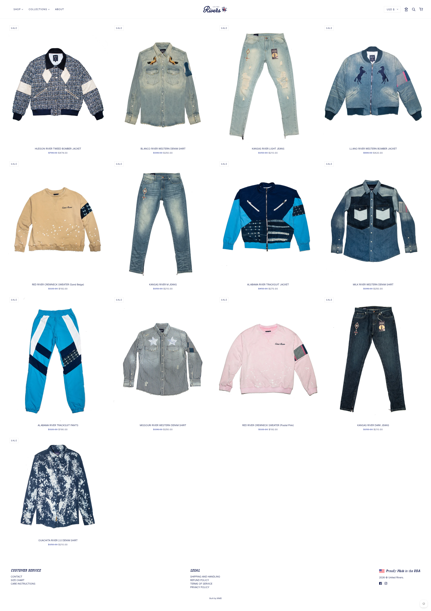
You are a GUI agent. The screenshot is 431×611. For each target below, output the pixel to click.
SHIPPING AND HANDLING (205, 576)
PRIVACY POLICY (199, 587)
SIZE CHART (17, 580)
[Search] (413, 9)
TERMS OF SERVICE (201, 583)
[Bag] (421, 9)
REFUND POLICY (199, 580)
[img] (380, 583)
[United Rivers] (215, 9)
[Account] (406, 9)
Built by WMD (215, 598)
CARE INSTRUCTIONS (23, 583)
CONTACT (16, 576)
